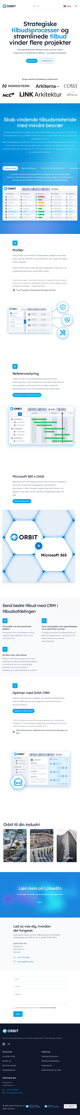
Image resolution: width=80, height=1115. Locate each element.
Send (18, 1014)
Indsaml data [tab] (10, 168)
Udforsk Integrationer (22, 501)
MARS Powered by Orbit (51, 1070)
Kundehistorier (47, 61)
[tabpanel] (40, 197)
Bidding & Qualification (51, 1061)
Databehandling (8, 1070)
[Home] (9, 6)
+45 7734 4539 (23, 957)
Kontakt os (6, 1061)
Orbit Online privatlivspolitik (48, 1007)
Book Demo (32, 61)
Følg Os (39, 902)
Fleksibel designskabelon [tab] (52, 168)
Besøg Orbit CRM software (23, 711)
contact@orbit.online (25, 962)
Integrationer (47, 1065)
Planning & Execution (50, 1056)
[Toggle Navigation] (76, 6)
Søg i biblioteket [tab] (28, 168)
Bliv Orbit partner (9, 1065)
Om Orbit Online (8, 1056)
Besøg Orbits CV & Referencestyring (27, 395)
